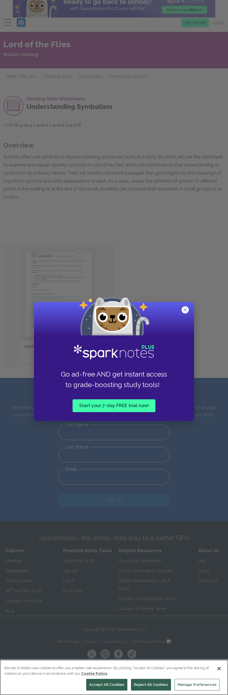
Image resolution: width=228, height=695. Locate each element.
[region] (114, 677)
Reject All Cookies (151, 684)
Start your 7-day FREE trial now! (114, 405)
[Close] (219, 668)
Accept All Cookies (106, 684)
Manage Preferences (197, 684)
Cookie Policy (94, 673)
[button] (186, 310)
